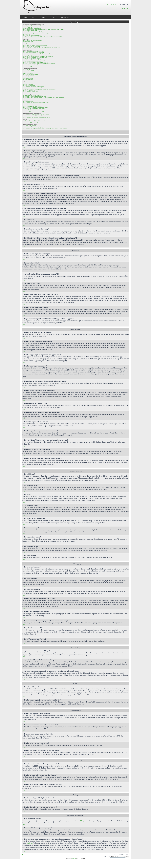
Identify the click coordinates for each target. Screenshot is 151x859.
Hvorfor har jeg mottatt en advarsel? (32, 61)
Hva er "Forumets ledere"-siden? (31, 91)
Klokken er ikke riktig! (28, 41)
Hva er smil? (26, 72)
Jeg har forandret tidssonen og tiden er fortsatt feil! (36, 42)
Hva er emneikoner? (28, 79)
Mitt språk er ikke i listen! (29, 44)
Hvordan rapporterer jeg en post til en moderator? (35, 62)
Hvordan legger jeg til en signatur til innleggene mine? (36, 53)
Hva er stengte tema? (28, 78)
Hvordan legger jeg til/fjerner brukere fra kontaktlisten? (36, 102)
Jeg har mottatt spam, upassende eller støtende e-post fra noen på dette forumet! (43, 97)
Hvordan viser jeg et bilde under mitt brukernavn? (35, 45)
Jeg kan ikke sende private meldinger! (32, 95)
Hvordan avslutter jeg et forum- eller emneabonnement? (37, 117)
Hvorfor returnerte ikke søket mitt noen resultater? (35, 107)
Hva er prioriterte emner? (29, 77)
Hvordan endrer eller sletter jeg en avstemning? (35, 57)
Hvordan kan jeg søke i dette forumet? (32, 106)
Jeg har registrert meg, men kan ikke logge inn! (35, 31)
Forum (43, 17)
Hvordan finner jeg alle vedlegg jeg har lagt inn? (35, 122)
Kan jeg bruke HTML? (28, 70)
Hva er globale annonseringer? (30, 74)
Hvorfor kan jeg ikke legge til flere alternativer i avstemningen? (38, 56)
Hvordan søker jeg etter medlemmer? (32, 109)
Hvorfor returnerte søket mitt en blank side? (34, 108)
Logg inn (125, 8)
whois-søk (30, 843)
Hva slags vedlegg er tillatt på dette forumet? (34, 120)
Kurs (33, 17)
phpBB (74, 858)
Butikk (53, 17)
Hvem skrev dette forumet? (29, 125)
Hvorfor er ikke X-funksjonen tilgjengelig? (33, 126)
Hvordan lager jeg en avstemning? (31, 55)
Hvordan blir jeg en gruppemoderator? (32, 87)
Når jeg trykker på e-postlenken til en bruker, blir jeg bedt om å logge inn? (41, 47)
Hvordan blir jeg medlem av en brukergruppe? (34, 86)
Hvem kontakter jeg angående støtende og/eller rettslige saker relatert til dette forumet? (45, 128)
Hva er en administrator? (29, 83)
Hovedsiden (25, 854)
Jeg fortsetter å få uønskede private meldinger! (34, 96)
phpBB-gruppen (83, 821)
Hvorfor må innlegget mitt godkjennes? (32, 64)
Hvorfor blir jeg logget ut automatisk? (32, 28)
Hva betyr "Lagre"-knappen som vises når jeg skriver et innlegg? (39, 63)
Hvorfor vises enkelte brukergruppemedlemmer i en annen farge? (39, 89)
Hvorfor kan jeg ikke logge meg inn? (32, 25)
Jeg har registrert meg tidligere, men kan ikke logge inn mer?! (38, 33)
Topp (24, 147)
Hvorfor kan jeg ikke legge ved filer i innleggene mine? (36, 59)
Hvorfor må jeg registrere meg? (30, 27)
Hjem (25, 17)
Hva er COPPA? (27, 34)
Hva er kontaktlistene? (28, 101)
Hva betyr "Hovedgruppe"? (29, 90)
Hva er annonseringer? (28, 75)
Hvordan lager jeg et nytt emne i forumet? (33, 51)
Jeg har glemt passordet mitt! (30, 30)
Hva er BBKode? (27, 69)
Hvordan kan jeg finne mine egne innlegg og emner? (36, 111)
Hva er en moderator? (28, 84)
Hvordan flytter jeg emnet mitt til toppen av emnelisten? (37, 66)
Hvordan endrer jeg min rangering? (31, 46)
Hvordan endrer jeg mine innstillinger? (32, 40)
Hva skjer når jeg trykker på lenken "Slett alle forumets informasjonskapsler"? (42, 36)
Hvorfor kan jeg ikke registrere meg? (32, 35)
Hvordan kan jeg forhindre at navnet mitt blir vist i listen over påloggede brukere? (43, 29)
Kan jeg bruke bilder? (28, 73)
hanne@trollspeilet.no (113, 4)
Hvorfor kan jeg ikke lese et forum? (31, 58)
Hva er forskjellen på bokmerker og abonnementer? (36, 114)
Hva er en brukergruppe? (29, 85)
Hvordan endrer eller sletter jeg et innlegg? (33, 52)
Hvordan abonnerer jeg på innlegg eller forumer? (35, 116)
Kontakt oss (65, 17)
